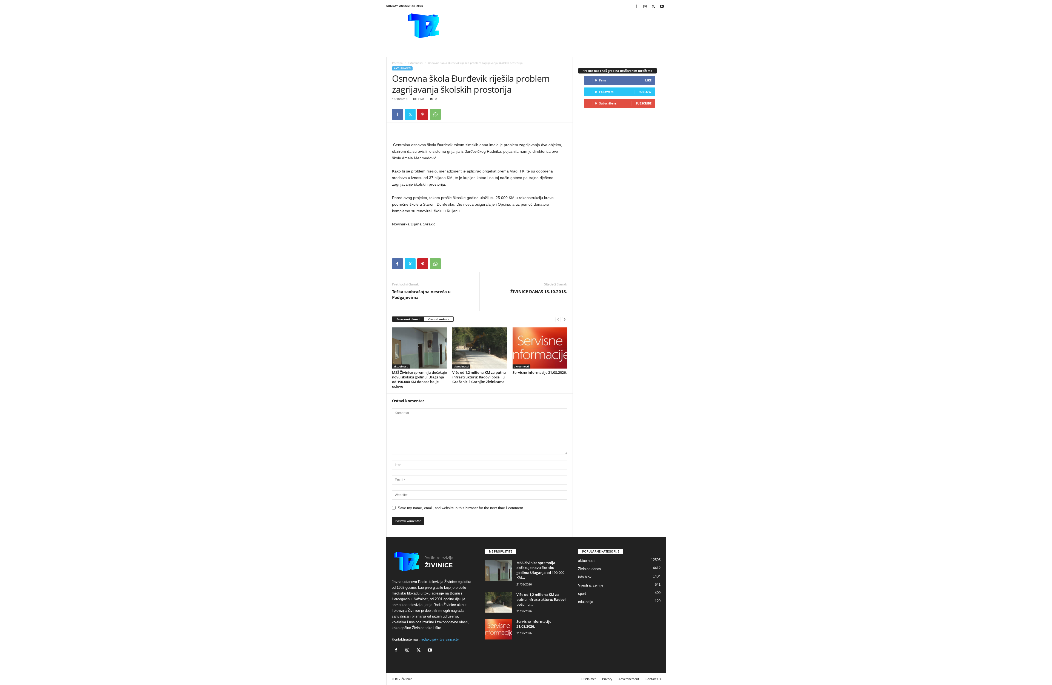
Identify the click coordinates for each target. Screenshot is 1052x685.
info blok (584, 577)
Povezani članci (407, 319)
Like (648, 80)
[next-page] (564, 319)
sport (582, 593)
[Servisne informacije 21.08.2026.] (540, 348)
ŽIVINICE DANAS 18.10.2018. (538, 291)
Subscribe (643, 103)
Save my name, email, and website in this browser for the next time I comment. (461, 508)
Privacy (607, 679)
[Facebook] (636, 7)
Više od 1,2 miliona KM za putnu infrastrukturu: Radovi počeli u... (541, 599)
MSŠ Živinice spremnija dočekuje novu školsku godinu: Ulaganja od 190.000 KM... (540, 570)
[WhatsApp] (435, 114)
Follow (645, 92)
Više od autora (439, 319)
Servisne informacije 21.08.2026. (540, 372)
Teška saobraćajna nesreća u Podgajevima (421, 294)
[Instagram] (645, 7)
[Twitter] (653, 7)
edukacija (585, 602)
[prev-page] (558, 319)
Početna (397, 63)
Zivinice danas (589, 569)
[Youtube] (662, 7)
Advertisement (629, 679)
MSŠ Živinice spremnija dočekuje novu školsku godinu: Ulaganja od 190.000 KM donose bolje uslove (419, 379)
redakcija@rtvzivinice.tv (440, 639)
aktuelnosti (415, 63)
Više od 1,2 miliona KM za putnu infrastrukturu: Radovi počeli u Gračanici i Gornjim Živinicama (479, 377)
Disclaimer (588, 679)
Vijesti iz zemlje (590, 585)
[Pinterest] (422, 114)
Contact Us (653, 679)
